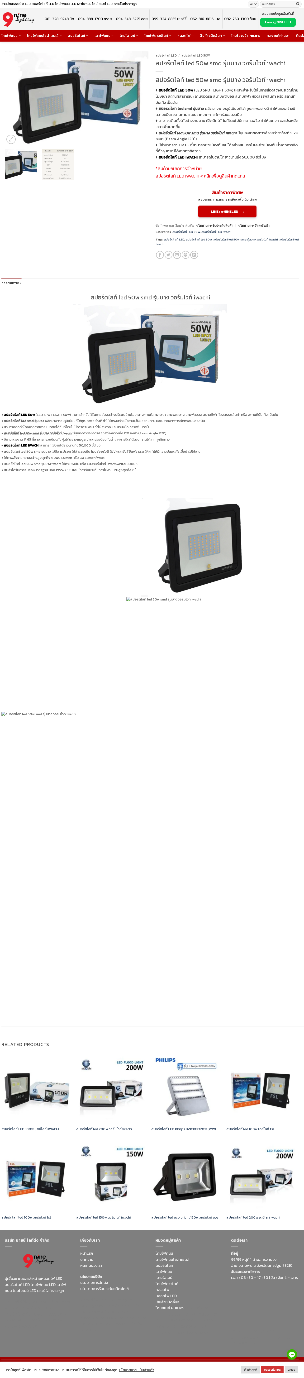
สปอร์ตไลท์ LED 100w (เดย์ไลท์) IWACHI (30, 1129)
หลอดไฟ (183, 35)
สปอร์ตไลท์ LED (166, 55)
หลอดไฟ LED (166, 1296)
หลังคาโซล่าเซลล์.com (194, 1332)
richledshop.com (170, 1314)
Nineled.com (137, 1318)
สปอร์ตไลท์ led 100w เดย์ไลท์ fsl (250, 1129)
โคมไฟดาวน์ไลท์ (156, 35)
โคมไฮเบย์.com (43, 1320)
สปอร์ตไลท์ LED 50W (195, 55)
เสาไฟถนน (102, 35)
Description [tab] (11, 283)
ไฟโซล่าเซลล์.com (115, 1312)
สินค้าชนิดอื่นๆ (211, 35)
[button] (11, 139)
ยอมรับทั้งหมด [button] (272, 1370)
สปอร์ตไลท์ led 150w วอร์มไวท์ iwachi (103, 1217)
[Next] (139, 98)
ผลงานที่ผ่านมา (278, 35)
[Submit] (297, 4)
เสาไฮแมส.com (123, 1306)
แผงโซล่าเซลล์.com (186, 1320)
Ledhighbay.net (120, 1299)
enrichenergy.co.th (279, 1337)
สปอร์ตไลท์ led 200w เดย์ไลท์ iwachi (253, 1217)
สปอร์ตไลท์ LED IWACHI (177, 176)
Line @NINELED (278, 22)
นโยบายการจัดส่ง (94, 1282)
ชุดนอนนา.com (243, 1343)
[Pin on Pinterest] (186, 255)
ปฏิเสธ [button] (291, 1370)
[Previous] (13, 98)
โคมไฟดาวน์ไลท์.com (45, 1314)
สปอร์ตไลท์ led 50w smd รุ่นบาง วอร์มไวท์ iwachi (245, 239)
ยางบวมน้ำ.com (197, 1308)
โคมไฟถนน (9, 35)
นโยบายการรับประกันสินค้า (214, 225)
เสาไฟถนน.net (91, 1324)
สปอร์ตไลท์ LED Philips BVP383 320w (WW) (184, 1129)
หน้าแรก (86, 1253)
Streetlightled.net (246, 1337)
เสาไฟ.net (239, 1331)
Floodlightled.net (263, 1331)
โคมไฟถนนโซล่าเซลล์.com (36, 1323)
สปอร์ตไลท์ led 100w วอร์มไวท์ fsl (26, 1217)
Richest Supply (93, 1299)
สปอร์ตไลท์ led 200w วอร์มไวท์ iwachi (104, 1129)
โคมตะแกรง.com (117, 1324)
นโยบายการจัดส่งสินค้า (254, 225)
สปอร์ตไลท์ (76, 35)
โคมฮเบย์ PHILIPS (170, 1308)
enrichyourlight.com (23, 1308)
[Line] (292, 1354)
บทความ (86, 1259)
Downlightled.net (95, 1306)
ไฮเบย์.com (116, 1318)
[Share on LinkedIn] (194, 255)
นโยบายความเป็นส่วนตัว (136, 1370)
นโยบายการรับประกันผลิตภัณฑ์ (104, 1289)
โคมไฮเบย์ (127, 35)
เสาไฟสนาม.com (198, 1314)
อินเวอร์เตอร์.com (187, 1326)
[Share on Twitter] (168, 255)
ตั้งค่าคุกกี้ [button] (250, 1370)
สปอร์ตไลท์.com (93, 1318)
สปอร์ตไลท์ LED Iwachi (216, 232)
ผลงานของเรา (91, 1265)
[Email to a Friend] (177, 255)
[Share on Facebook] (160, 255)
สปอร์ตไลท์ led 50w (199, 239)
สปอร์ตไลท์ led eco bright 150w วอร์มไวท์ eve (184, 1217)
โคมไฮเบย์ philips (246, 35)
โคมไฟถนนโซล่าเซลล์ (43, 35)
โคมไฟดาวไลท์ (167, 1284)
